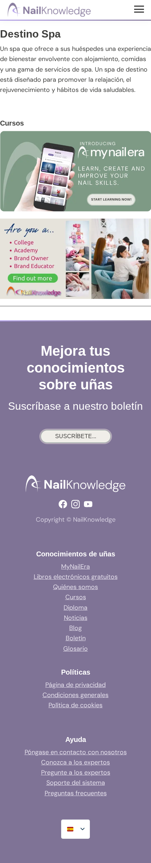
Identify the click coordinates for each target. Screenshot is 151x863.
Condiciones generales (75, 695)
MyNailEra (75, 566)
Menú (140, 9)
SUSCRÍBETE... (75, 436)
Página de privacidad (75, 685)
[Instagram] (75, 504)
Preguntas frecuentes (76, 793)
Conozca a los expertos (75, 762)
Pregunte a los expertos (75, 772)
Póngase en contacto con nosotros (76, 752)
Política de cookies (75, 705)
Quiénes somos (75, 587)
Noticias (75, 618)
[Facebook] (63, 504)
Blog (75, 628)
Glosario (75, 648)
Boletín (76, 638)
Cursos (75, 597)
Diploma (75, 607)
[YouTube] (88, 504)
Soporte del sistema (75, 782)
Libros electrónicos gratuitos (76, 577)
